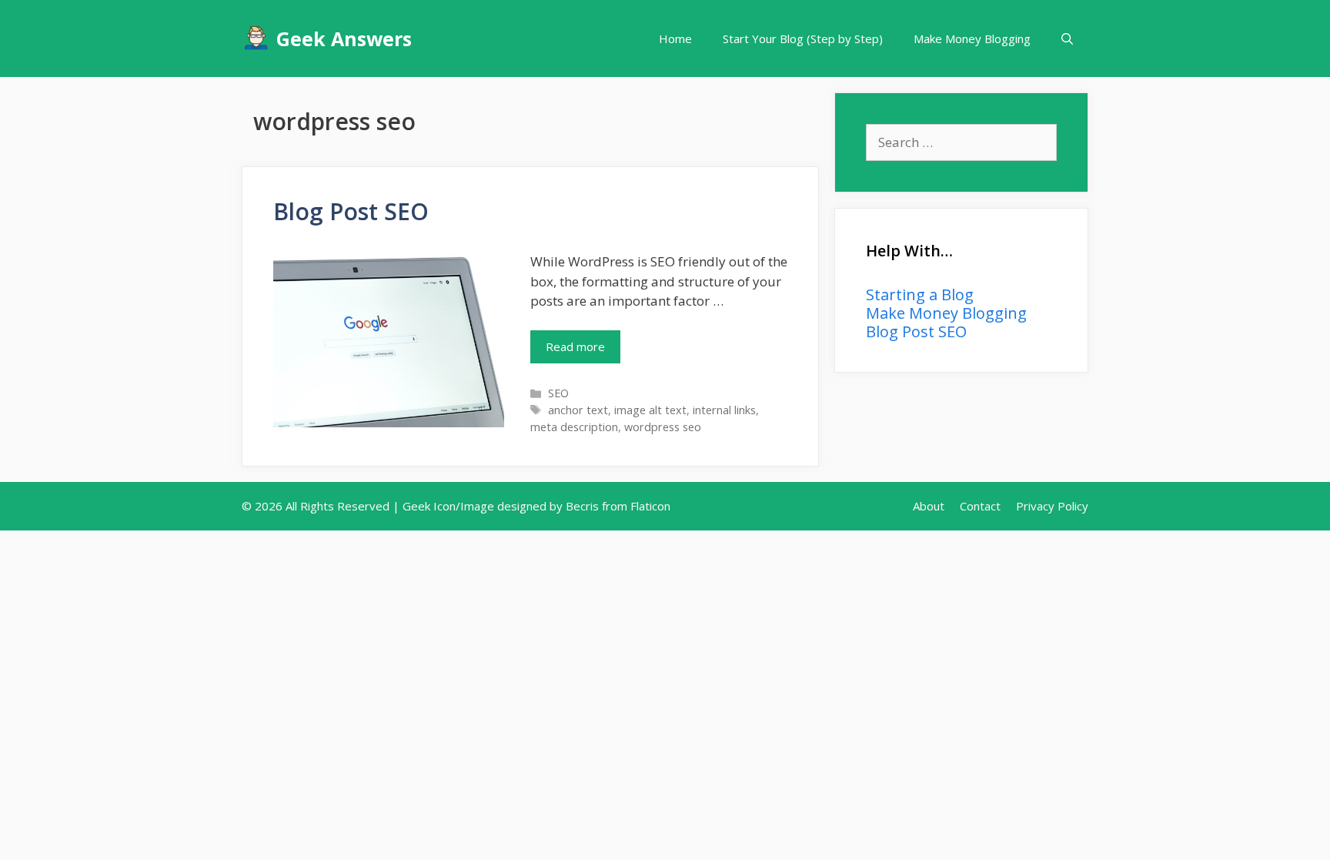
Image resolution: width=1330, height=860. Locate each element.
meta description (574, 427)
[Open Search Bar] (1067, 38)
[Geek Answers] (259, 38)
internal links (724, 410)
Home (675, 38)
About (928, 506)
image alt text (650, 410)
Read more (575, 346)
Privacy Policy (1052, 506)
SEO (558, 393)
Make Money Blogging (972, 38)
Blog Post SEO (351, 211)
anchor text (578, 410)
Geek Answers (344, 38)
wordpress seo (662, 427)
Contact (980, 506)
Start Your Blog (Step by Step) (803, 38)
